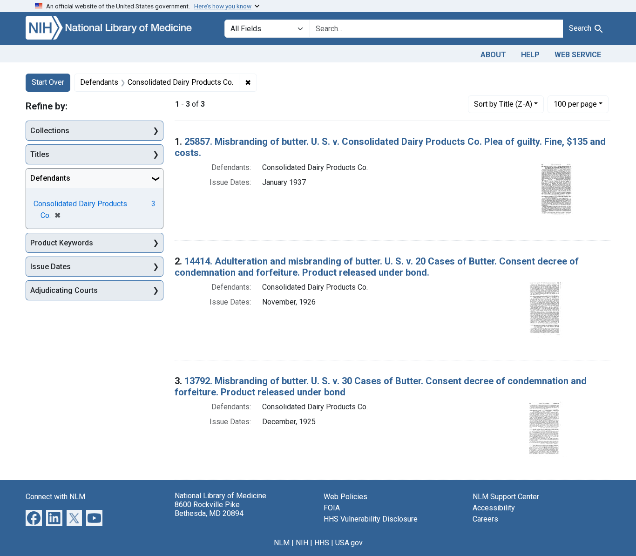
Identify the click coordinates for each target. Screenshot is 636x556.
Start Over (48, 82)
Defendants (50, 178)
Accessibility (494, 507)
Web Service (578, 54)
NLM (282, 542)
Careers (485, 519)
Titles (39, 154)
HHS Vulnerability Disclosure (371, 519)
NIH (302, 542)
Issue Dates (50, 266)
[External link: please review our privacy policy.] (34, 517)
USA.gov (349, 542)
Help (530, 54)
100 (575, 103)
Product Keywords (61, 242)
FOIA (332, 507)
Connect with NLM (55, 496)
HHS (321, 542)
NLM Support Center (506, 496)
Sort (503, 104)
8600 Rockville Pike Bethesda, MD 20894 (209, 509)
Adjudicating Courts (64, 290)
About (493, 54)
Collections (49, 130)
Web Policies (345, 496)
